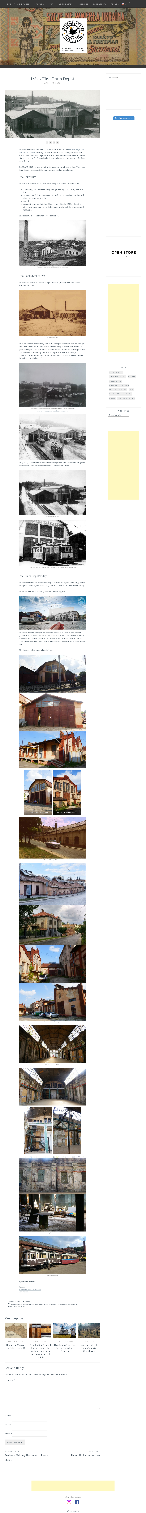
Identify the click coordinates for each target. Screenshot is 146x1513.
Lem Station (23, 1292)
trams (22, 1306)
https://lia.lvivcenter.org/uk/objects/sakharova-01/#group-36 (52, 411)
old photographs (126, 398)
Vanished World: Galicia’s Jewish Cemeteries (89, 1347)
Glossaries (82, 4)
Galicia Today (99, 4)
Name (8, 1415)
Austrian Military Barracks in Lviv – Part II (26, 1456)
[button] (130, 3)
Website (8, 1433)
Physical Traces (21, 4)
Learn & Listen (65, 4)
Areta (27, 1301)
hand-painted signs (119, 385)
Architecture (16, 1304)
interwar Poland (117, 389)
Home (8, 4)
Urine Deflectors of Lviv (85, 1454)
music (112, 398)
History (50, 4)
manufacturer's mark (120, 394)
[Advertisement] (123, 318)
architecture (116, 372)
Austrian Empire (117, 377)
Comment (10, 1380)
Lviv (131, 389)
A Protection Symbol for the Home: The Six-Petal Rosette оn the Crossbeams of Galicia (40, 1350)
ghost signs (115, 381)
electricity (15, 1306)
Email (8, 1424)
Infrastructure (35, 1304)
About (114, 4)
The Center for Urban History (30, 1290)
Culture (38, 4)
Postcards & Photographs (67, 1304)
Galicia (131, 377)
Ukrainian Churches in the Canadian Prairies (64, 1347)
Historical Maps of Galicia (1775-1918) (15, 1346)
